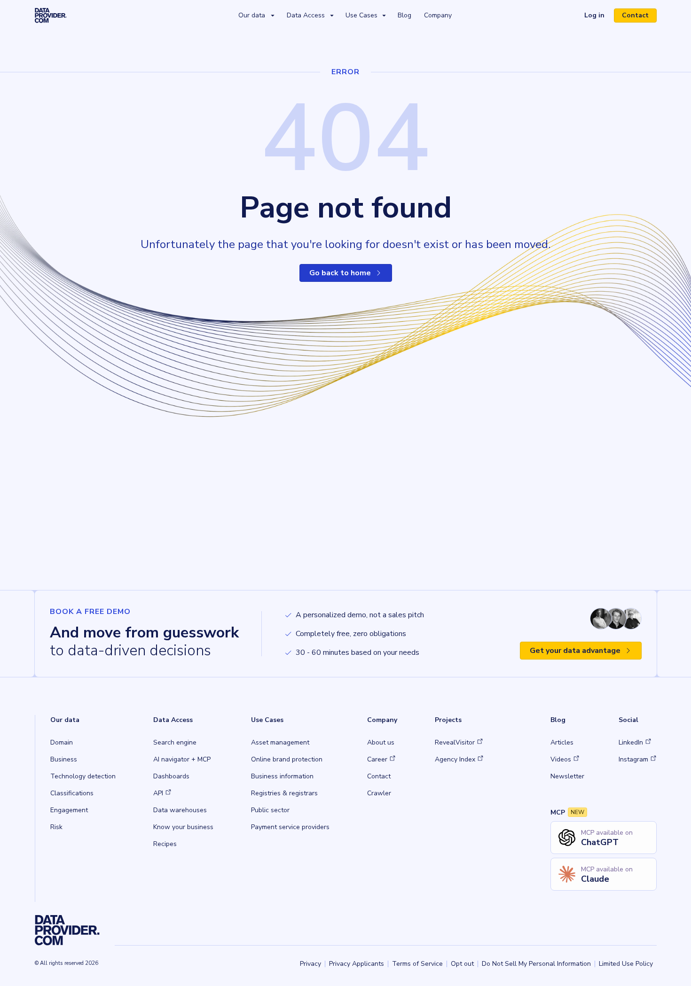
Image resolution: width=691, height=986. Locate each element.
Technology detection (83, 776)
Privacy (310, 963)
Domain (61, 742)
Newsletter (567, 776)
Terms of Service (417, 963)
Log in (598, 16)
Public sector (270, 810)
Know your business (183, 827)
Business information (282, 776)
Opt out (462, 963)
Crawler (379, 793)
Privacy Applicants (356, 963)
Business (63, 759)
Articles (561, 742)
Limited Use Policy (626, 963)
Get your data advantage (575, 650)
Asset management (280, 742)
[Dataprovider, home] (51, 15)
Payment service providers (290, 827)
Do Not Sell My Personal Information (536, 963)
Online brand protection (286, 759)
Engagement (69, 810)
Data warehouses (180, 810)
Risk (56, 827)
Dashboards (171, 776)
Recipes (165, 843)
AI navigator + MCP (182, 759)
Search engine (174, 742)
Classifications (72, 793)
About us (380, 742)
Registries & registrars (284, 793)
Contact (635, 15)
